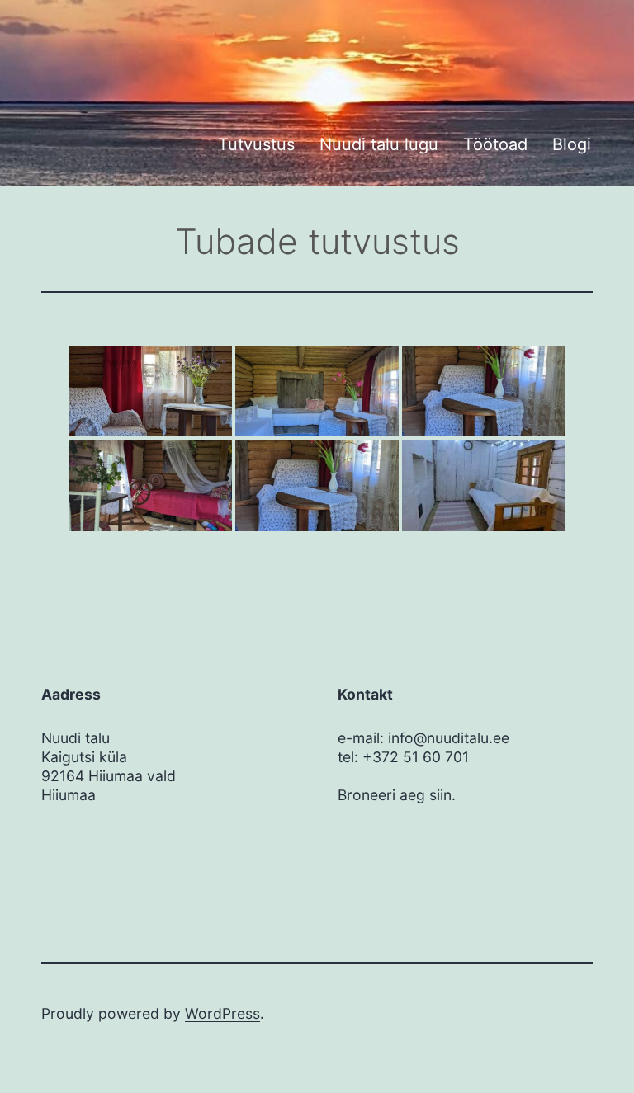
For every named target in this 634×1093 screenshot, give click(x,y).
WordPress (222, 1013)
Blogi (571, 144)
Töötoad (495, 144)
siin (440, 794)
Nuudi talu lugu (378, 144)
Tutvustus (256, 144)
